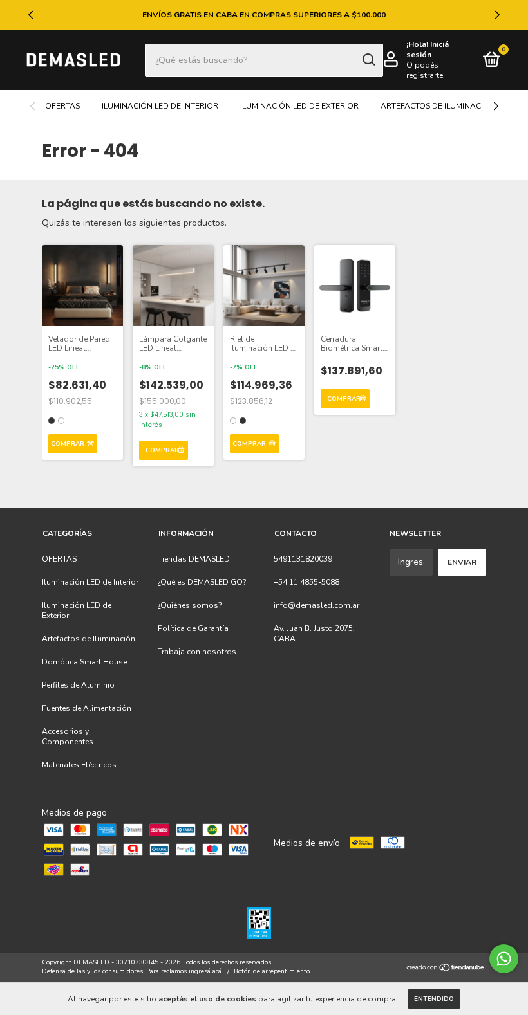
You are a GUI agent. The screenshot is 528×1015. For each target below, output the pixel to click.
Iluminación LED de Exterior (299, 106)
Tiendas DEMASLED (194, 559)
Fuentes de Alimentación (86, 708)
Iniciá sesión (427, 49)
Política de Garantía (193, 628)
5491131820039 (303, 559)
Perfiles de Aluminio (78, 685)
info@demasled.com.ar (316, 605)
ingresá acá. (206, 971)
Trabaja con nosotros (197, 651)
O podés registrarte (424, 70)
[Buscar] (368, 59)
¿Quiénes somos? (190, 605)
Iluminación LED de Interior (160, 106)
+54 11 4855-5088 (306, 582)
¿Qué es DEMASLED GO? (202, 582)
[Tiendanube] (446, 968)
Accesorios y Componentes (67, 736)
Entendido (434, 998)
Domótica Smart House (84, 662)
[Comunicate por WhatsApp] (503, 958)
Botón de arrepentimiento (272, 971)
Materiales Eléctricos (79, 765)
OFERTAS (62, 106)
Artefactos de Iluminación (438, 106)
